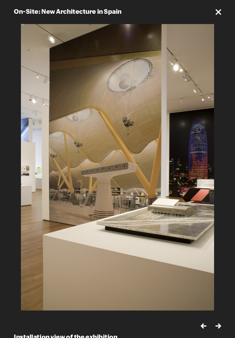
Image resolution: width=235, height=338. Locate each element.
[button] (218, 12)
